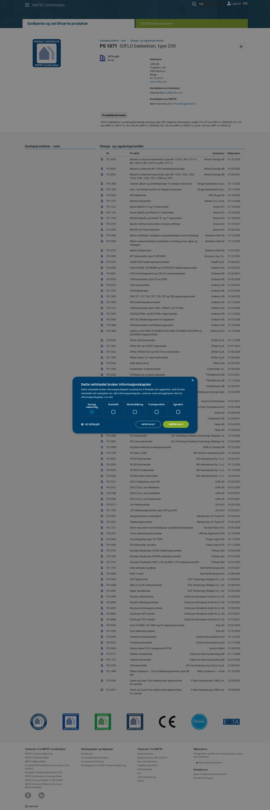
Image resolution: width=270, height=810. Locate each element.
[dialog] (135, 405)
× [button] (192, 380)
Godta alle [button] (176, 424)
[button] (90, 424)
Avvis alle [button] (148, 424)
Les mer (108, 397)
